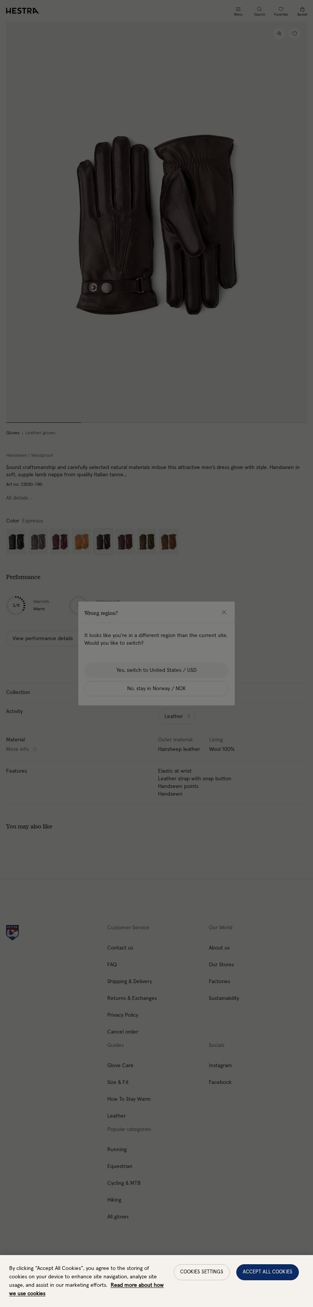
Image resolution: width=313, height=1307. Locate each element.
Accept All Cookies (267, 1272)
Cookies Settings (201, 1272)
